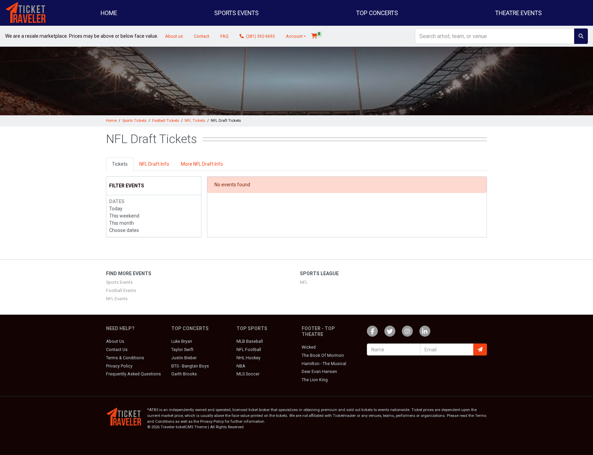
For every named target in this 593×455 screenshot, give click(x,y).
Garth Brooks (184, 374)
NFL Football (248, 349)
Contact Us (117, 349)
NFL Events (117, 298)
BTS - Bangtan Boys (190, 366)
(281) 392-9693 (260, 36)
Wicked (309, 347)
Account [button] (294, 36)
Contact (201, 36)
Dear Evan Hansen (319, 371)
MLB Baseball (249, 341)
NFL (303, 282)
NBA (240, 366)
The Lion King (315, 379)
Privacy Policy (119, 366)
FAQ (224, 36)
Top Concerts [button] (377, 13)
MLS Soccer (247, 374)
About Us (115, 341)
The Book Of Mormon (323, 355)
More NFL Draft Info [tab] (202, 164)
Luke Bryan (181, 341)
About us (174, 36)
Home (109, 13)
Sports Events (119, 282)
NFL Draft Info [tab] (154, 164)
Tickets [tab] (120, 164)
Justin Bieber (184, 357)
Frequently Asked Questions (133, 374)
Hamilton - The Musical (324, 363)
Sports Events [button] (236, 13)
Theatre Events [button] (518, 13)
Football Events (121, 290)
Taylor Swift (182, 349)
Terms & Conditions (125, 357)
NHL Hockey (248, 357)
